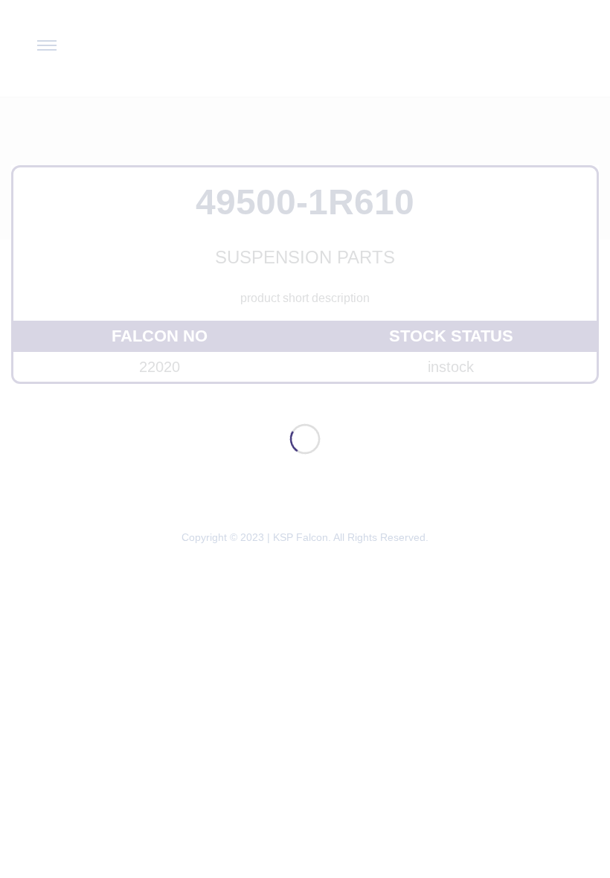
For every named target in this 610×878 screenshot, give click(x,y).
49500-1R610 (305, 202)
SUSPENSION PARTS (305, 257)
